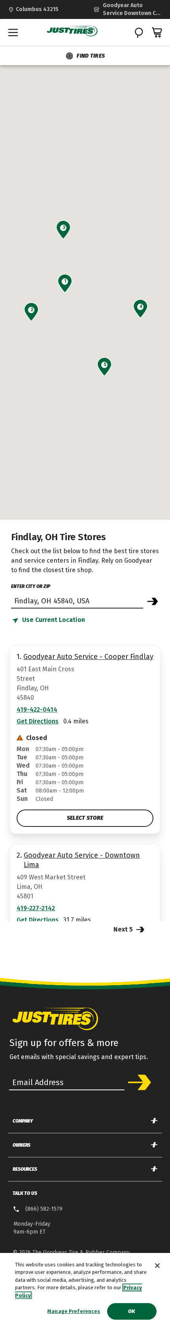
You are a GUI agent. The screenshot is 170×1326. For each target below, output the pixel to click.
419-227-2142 (36, 908)
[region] (85, 1289)
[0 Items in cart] (157, 32)
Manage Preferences (73, 1311)
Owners (21, 1145)
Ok (131, 1311)
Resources (25, 1169)
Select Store (85, 818)
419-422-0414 (37, 709)
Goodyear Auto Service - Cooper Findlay (88, 656)
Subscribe (139, 1082)
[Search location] (152, 601)
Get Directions (38, 721)
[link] (127, 9)
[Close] (157, 1265)
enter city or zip (30, 586)
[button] (65, 281)
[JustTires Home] (72, 31)
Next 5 (123, 929)
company (23, 1121)
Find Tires (91, 56)
